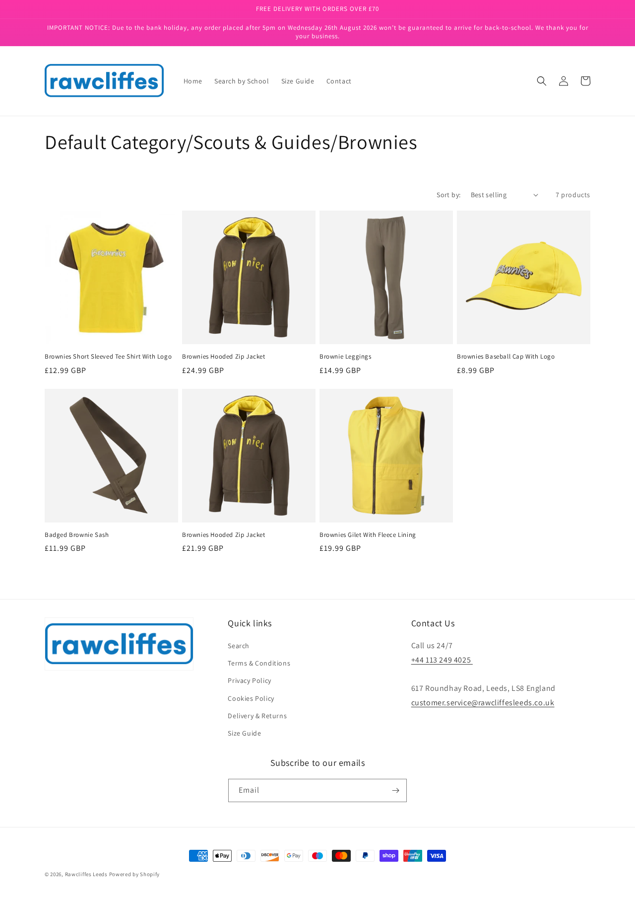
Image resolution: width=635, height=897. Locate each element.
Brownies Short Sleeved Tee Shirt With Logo (108, 357)
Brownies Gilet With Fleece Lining (367, 535)
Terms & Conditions (259, 663)
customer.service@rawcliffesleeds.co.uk (483, 702)
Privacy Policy (249, 680)
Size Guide (244, 733)
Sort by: (448, 194)
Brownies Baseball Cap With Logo (506, 357)
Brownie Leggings (345, 357)
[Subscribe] (395, 790)
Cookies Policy (251, 698)
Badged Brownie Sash (77, 535)
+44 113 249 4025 (442, 660)
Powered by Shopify (134, 874)
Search (239, 645)
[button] (542, 81)
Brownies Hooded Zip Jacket (223, 357)
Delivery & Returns (257, 715)
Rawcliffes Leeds (86, 874)
